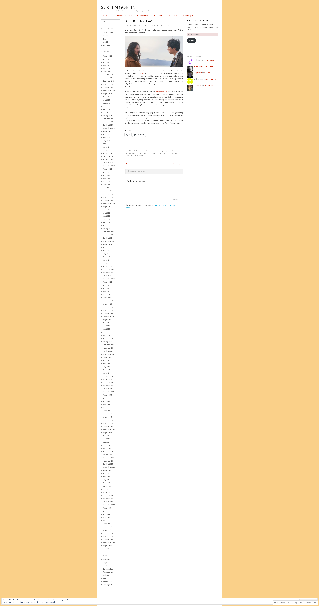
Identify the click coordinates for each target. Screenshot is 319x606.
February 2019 (108, 338)
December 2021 (108, 232)
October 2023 (108, 163)
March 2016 (107, 448)
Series (105, 578)
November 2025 (108, 84)
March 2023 (107, 185)
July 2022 (106, 210)
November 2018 (108, 348)
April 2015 (106, 483)
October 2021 (108, 238)
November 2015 (108, 461)
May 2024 (106, 141)
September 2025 (109, 90)
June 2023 (106, 175)
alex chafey (107, 559)
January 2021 (107, 266)
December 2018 (108, 345)
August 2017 (107, 395)
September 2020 (109, 279)
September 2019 (109, 317)
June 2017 (106, 401)
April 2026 (106, 69)
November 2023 (108, 159)
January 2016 (107, 455)
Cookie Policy (52, 602)
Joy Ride (106, 42)
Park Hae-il (137, 153)
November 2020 (108, 273)
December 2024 (108, 119)
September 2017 (109, 392)
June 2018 (106, 364)
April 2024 (106, 144)
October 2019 (108, 313)
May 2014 (106, 517)
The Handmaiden (161, 92)
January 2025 (107, 116)
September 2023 (109, 166)
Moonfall (207, 73)
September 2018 (109, 354)
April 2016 (106, 445)
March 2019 (107, 335)
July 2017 (106, 398)
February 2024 (108, 150)
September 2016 (109, 429)
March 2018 (107, 373)
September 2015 (109, 467)
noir (169, 151)
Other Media (158, 15)
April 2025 (106, 106)
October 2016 (108, 426)
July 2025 (106, 97)
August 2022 (107, 207)
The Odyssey (210, 60)
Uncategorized (108, 585)
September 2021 (109, 241)
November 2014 (108, 499)
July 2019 (106, 323)
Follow (191, 40)
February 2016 (108, 451)
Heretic (212, 66)
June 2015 (106, 477)
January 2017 (107, 417)
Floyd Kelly (198, 73)
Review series (142, 15)
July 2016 (106, 436)
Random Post (188, 15)
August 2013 (107, 546)
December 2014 (108, 495)
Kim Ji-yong (163, 151)
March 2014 (107, 524)
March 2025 (107, 109)
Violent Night (178, 164)
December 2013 (108, 533)
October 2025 (108, 87)
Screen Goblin (118, 7)
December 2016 (108, 420)
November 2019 (108, 310)
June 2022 (106, 213)
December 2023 (108, 156)
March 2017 (107, 411)
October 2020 (108, 276)
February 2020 (108, 301)
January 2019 (107, 342)
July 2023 (106, 172)
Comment (174, 199)
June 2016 (106, 439)
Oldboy (141, 73)
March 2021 (107, 260)
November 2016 (108, 423)
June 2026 (106, 62)
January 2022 (107, 229)
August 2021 (107, 244)
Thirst (150, 73)
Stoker (164, 153)
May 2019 (106, 329)
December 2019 (108, 307)
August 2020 (107, 282)
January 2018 (107, 379)
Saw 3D (105, 36)
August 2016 (107, 433)
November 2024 (108, 122)
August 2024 (107, 131)
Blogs (130, 15)
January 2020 (107, 304)
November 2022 (108, 197)
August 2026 (107, 56)
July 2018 (106, 360)
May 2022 (106, 216)
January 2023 (107, 191)
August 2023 (107, 169)
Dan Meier (144, 25)
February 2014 (108, 527)
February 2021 (108, 263)
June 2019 (106, 326)
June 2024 (106, 138)
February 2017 (108, 414)
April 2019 (106, 332)
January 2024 (107, 153)
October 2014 (108, 502)
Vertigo (141, 156)
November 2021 (108, 235)
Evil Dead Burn (108, 33)
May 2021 (106, 254)
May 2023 (106, 178)
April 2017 (106, 407)
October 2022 (108, 200)
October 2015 (108, 464)
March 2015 (107, 486)
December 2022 (108, 194)
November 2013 (108, 536)
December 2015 (108, 458)
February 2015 (108, 489)
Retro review (146, 153)
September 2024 (109, 128)
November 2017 (108, 386)
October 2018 (108, 351)
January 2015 (107, 492)
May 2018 (106, 367)
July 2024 (106, 134)
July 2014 (106, 511)
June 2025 (106, 100)
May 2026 (106, 65)
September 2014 (109, 505)
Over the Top (208, 85)
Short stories (173, 15)
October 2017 (108, 389)
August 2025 (107, 94)
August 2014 (107, 508)
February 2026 (108, 75)
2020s (131, 151)
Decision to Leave (152, 151)
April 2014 (106, 521)
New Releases (106, 15)
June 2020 (106, 288)
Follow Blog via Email (197, 20)
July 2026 (106, 59)
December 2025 (108, 81)
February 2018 (108, 376)
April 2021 (106, 257)
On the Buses (211, 79)
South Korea (156, 153)
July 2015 (106, 473)
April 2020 (106, 294)
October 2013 (108, 539)
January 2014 (107, 530)
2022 (135, 151)
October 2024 (108, 125)
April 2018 (106, 370)
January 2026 (107, 78)
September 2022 (109, 203)
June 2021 (106, 251)
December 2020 (108, 269)
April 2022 (106, 219)
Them (105, 39)
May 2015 (106, 480)
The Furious (107, 45)
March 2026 (107, 72)
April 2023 (106, 181)
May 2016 (106, 442)
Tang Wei (170, 153)
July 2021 (106, 247)
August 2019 (107, 320)
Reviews (120, 15)
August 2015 (107, 470)
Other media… (108, 569)
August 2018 (107, 357)
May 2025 (106, 103)
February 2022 (108, 225)
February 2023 (108, 188)
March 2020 (107, 298)
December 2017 (108, 382)
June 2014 (106, 514)
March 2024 (107, 147)
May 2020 (106, 291)
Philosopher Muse (200, 66)
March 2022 (107, 222)
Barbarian (129, 164)
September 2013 (109, 542)
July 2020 (106, 285)
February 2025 (108, 112)
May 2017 (106, 404)
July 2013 (106, 549)
